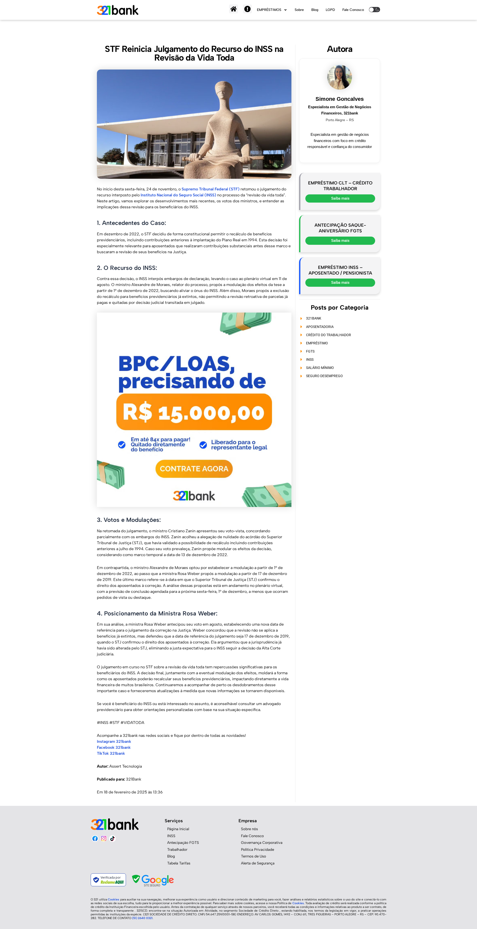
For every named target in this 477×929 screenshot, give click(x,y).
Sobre (299, 10)
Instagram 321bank (114, 741)
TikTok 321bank (111, 753)
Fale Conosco (353, 10)
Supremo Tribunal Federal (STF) (210, 189)
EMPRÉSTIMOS (269, 10)
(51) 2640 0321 (142, 918)
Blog (314, 10)
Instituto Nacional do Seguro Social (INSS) (178, 195)
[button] (374, 9)
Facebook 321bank (114, 747)
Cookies (114, 899)
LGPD (330, 10)
